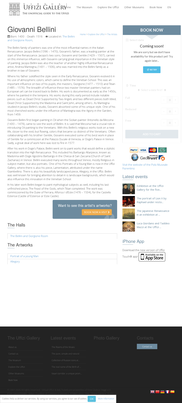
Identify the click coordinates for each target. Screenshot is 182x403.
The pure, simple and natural (65, 353)
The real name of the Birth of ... (66, 366)
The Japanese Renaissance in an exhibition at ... (153, 212)
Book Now (155, 7)
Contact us (13, 353)
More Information (106, 398)
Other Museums (134, 7)
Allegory (15, 261)
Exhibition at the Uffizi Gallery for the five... (150, 187)
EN (169, 7)
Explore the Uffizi (108, 7)
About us (12, 347)
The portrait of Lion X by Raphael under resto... (152, 200)
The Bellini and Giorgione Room (29, 236)
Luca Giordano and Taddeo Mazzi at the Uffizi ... (153, 225)
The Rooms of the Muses (63, 347)
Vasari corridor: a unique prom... (67, 373)
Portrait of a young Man (24, 256)
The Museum (84, 7)
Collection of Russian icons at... (66, 360)
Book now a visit (96, 212)
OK (91, 399)
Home (67, 7)
